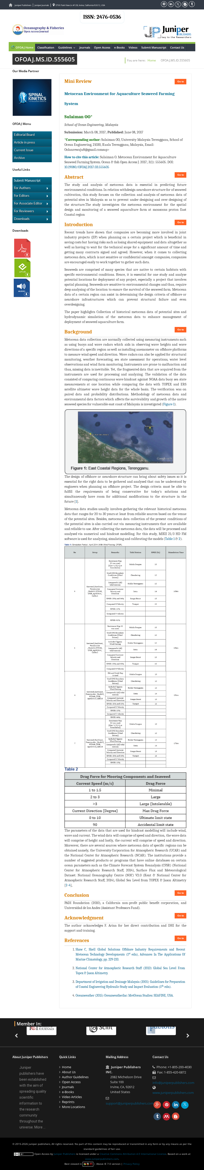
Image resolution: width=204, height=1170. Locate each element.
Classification (45, 47)
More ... (40, 1127)
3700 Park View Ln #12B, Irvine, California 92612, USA (80, 5)
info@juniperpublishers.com (173, 1082)
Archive (19, 158)
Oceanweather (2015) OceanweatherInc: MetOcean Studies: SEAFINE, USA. (125, 995)
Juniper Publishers (23, 5)
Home (152, 60)
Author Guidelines (75, 1077)
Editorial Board (24, 135)
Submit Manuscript (153, 47)
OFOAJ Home (24, 47)
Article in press (24, 142)
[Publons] (122, 1027)
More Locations (73, 1107)
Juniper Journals (42, 5)
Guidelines (67, 47)
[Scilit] (63, 1027)
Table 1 (170, 539)
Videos (133, 47)
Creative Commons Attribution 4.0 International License (133, 1154)
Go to (180, 81)
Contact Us (177, 47)
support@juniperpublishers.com (130, 1103)
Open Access (102, 47)
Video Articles (72, 1097)
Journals (84, 47)
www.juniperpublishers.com (173, 1092)
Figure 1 (168, 404)
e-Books (119, 47)
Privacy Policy (131, 1164)
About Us (69, 1072)
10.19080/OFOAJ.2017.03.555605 (86, 167)
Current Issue (23, 150)
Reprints (68, 1102)
